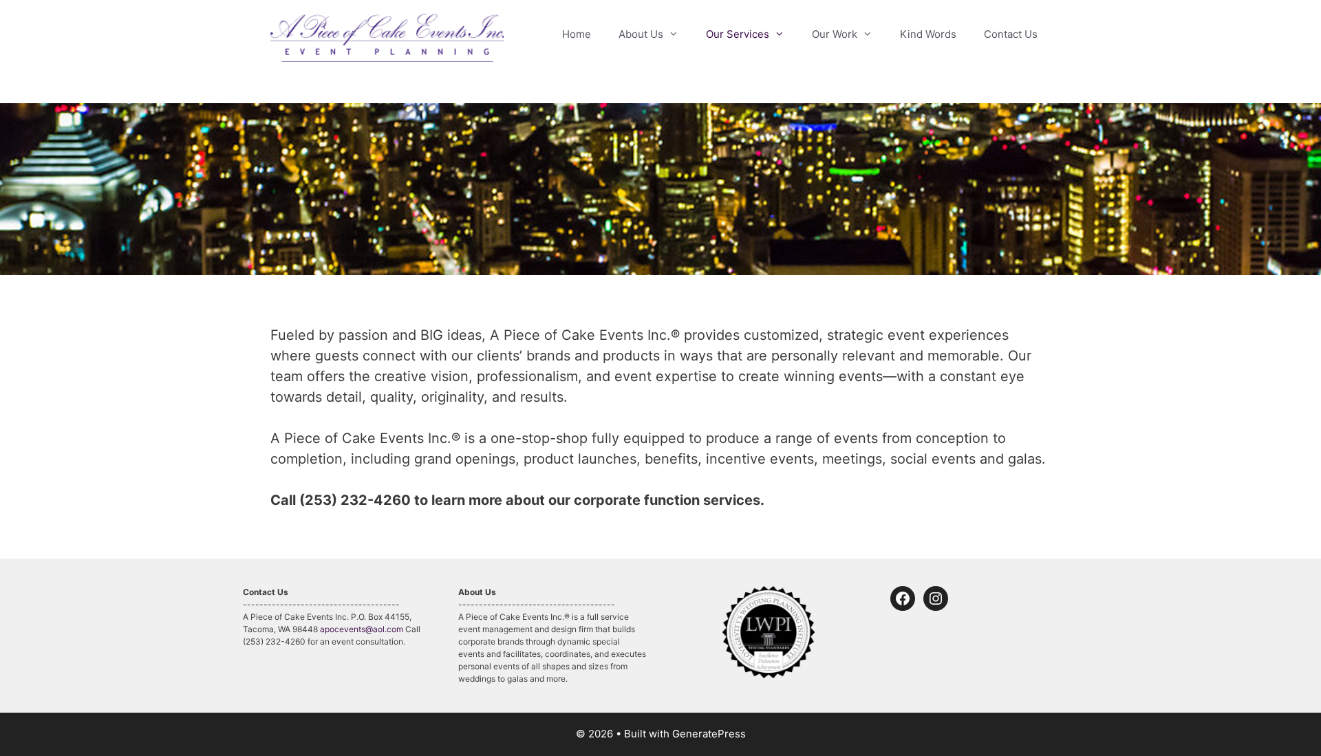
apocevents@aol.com (361, 629)
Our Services (737, 34)
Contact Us (1011, 34)
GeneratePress (709, 733)
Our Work (834, 34)
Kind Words (928, 34)
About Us (641, 34)
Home (576, 34)
